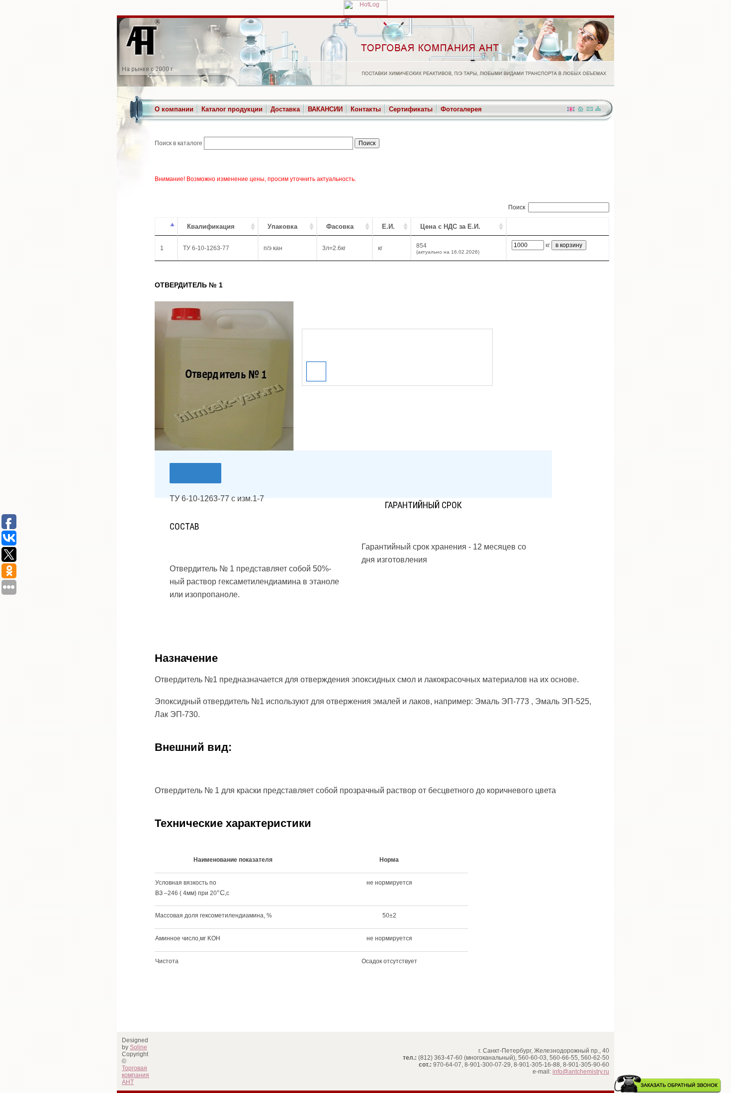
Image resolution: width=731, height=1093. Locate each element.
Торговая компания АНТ (135, 1075)
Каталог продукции (232, 109)
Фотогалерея (461, 109)
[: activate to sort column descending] (166, 226)
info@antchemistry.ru (580, 1071)
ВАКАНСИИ (325, 109)
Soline (138, 1047)
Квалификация (211, 226)
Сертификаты (411, 109)
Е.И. (388, 226)
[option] (224, 376)
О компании (174, 109)
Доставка (285, 109)
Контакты (366, 109)
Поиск (516, 207)
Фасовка (340, 226)
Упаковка (282, 226)
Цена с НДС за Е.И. (450, 226)
